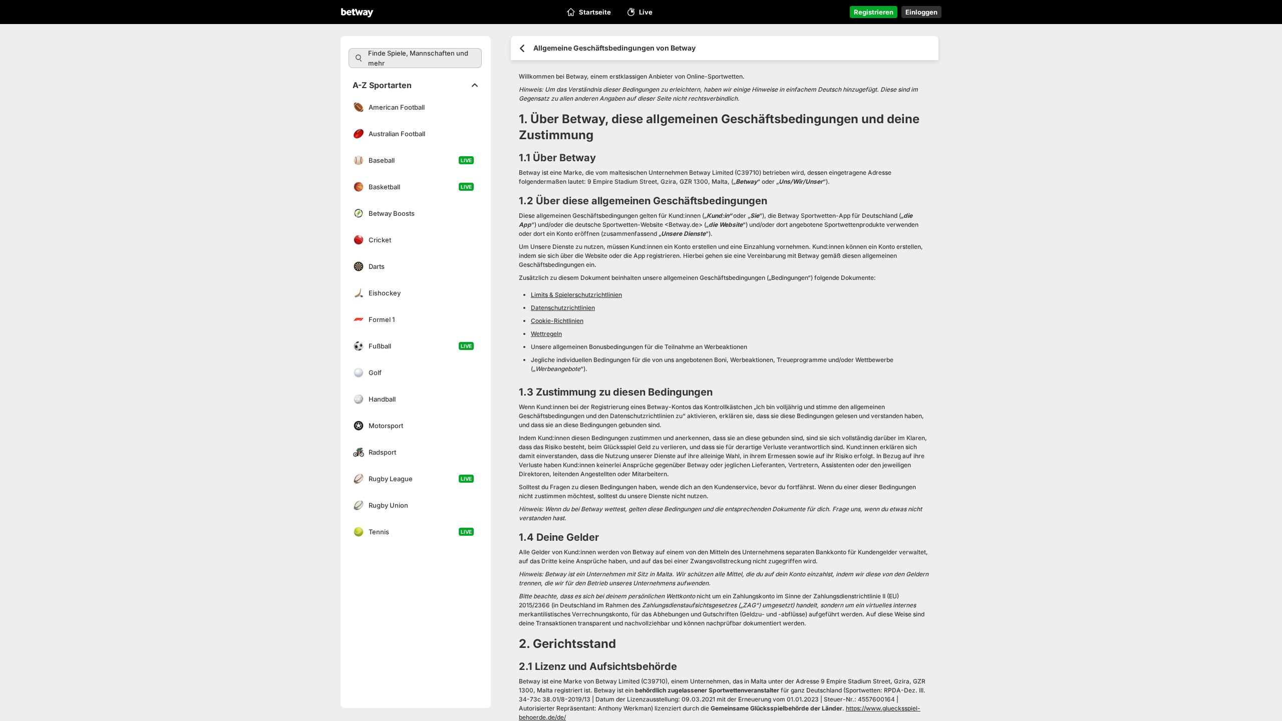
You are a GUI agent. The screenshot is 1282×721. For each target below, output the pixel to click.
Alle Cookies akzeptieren (993, 669)
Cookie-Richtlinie (155, 688)
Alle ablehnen (993, 692)
